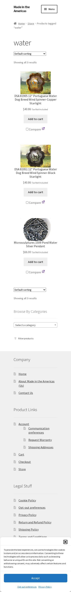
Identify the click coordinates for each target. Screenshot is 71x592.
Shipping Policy (29, 529)
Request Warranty (40, 440)
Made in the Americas (22, 9)
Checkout (25, 462)
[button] (65, 542)
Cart (21, 454)
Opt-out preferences (27, 586)
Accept (35, 578)
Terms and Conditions (33, 537)
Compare (34, 129)
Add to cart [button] (35, 119)
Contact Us (26, 393)
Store (31, 23)
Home (21, 23)
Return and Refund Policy (35, 522)
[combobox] (35, 325)
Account (24, 424)
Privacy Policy (45, 586)
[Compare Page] (43, 129)
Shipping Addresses (40, 447)
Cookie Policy (27, 500)
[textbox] (35, 325)
